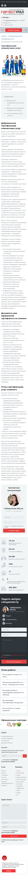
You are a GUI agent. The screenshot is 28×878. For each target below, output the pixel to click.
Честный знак (5, 740)
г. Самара (18, 792)
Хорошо (8, 871)
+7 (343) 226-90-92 (11, 619)
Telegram (8, 616)
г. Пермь (17, 790)
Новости (3, 1)
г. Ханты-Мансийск (20, 779)
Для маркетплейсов (6, 743)
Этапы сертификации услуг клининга (15, 114)
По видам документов (7, 736)
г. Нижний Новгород (20, 777)
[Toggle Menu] (3, 30)
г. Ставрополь (19, 786)
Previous (1, 724)
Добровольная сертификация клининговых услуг (15, 103)
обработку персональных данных (13, 526)
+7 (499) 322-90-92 (8, 25)
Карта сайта (4, 779)
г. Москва (18, 770)
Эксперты (24, 1)
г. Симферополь (19, 788)
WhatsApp (9, 623)
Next (27, 724)
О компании (13, 1)
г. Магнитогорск (19, 781)
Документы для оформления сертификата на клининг (15, 109)
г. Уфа (17, 795)
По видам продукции (7, 738)
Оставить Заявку (13, 30)
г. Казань (17, 775)
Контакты (19, 1)
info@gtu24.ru (7, 23)
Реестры (8, 1)
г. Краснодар (18, 784)
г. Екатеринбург (19, 773)
